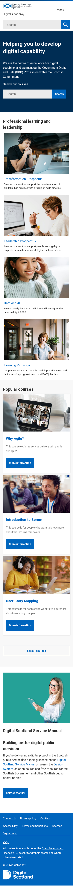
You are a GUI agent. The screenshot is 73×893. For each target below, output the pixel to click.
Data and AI (12, 303)
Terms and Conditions (35, 825)
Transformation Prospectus (23, 179)
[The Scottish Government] (18, 875)
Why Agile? (15, 438)
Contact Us (9, 818)
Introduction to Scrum (24, 519)
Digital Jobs (10, 833)
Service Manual (15, 792)
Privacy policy (28, 818)
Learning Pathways (17, 365)
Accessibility (10, 825)
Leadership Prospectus (20, 241)
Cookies (45, 818)
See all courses (36, 650)
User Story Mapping (22, 601)
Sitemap (57, 825)
